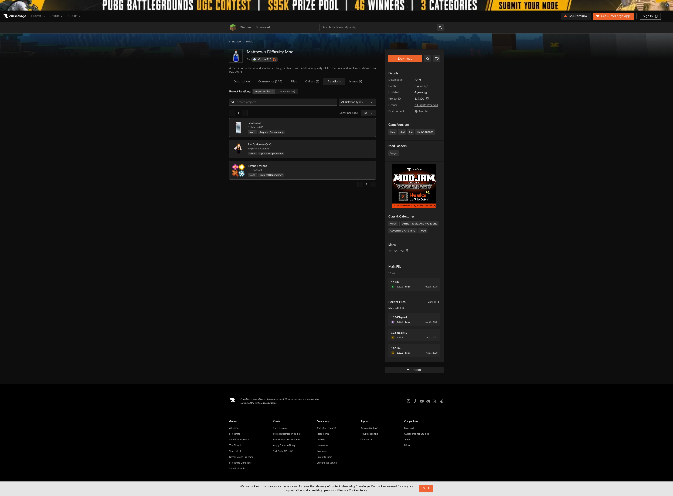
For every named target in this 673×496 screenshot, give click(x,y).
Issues (353, 81)
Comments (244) (270, 81)
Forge (393, 153)
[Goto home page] (15, 16)
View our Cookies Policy (352, 490)
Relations (334, 81)
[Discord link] (428, 401)
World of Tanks (237, 468)
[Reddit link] (442, 401)
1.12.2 (392, 131)
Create (54, 16)
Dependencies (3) (264, 91)
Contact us (366, 439)
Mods (249, 41)
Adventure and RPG (402, 230)
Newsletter (322, 445)
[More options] (665, 16)
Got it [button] (426, 488)
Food (423, 230)
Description (241, 81)
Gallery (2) (312, 81)
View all (432, 302)
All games (234, 428)
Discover (246, 27)
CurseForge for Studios (416, 434)
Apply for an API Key (284, 445)
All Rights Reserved (426, 105)
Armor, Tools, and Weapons (419, 223)
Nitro (407, 445)
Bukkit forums (324, 457)
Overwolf (409, 428)
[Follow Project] (436, 58)
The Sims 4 (235, 445)
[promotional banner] (336, 5)
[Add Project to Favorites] (427, 58)
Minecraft (235, 41)
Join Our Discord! (326, 428)
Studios (72, 16)
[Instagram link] (408, 401)
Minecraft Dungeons (240, 463)
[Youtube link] (422, 401)
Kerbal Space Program (241, 457)
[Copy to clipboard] (427, 98)
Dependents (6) (287, 91)
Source (399, 251)
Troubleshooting (369, 434)
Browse (36, 16)
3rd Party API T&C (283, 451)
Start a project (280, 428)
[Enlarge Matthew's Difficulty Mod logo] (236, 56)
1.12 (411, 131)
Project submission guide (286, 434)
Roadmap (322, 451)
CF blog (321, 439)
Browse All (263, 27)
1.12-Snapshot (425, 131)
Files (294, 81)
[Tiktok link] (415, 401)
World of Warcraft (239, 439)
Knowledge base (369, 428)
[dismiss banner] (667, 5)
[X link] (435, 401)
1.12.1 (402, 131)
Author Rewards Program (286, 439)
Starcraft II (235, 451)
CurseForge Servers (327, 463)
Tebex (407, 439)
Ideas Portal (323, 434)
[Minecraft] (232, 27)
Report (416, 369)
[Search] (440, 27)
